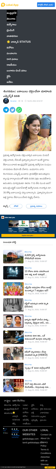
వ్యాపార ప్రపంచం (43, 418)
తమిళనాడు (8, 413)
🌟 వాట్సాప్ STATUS (16, 416)
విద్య (41, 405)
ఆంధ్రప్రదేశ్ (11, 12)
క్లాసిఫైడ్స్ (34, 420)
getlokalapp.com (31, 439)
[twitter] (13, 110)
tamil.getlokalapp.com (33, 442)
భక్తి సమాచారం (35, 414)
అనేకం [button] (10, 81)
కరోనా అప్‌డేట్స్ (26, 418)
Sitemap (45, 464)
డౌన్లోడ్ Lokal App (50, 467)
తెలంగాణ (11, 18)
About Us (45, 438)
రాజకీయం (27, 424)
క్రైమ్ (33, 405)
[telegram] (6, 110)
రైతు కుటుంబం (45, 409)
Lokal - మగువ (25, 407)
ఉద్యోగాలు (16, 405)
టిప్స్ (14, 424)
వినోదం (26, 412)
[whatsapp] (19, 110)
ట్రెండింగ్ (15, 409)
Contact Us (46, 434)
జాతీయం (34, 409)
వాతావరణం (44, 413)
